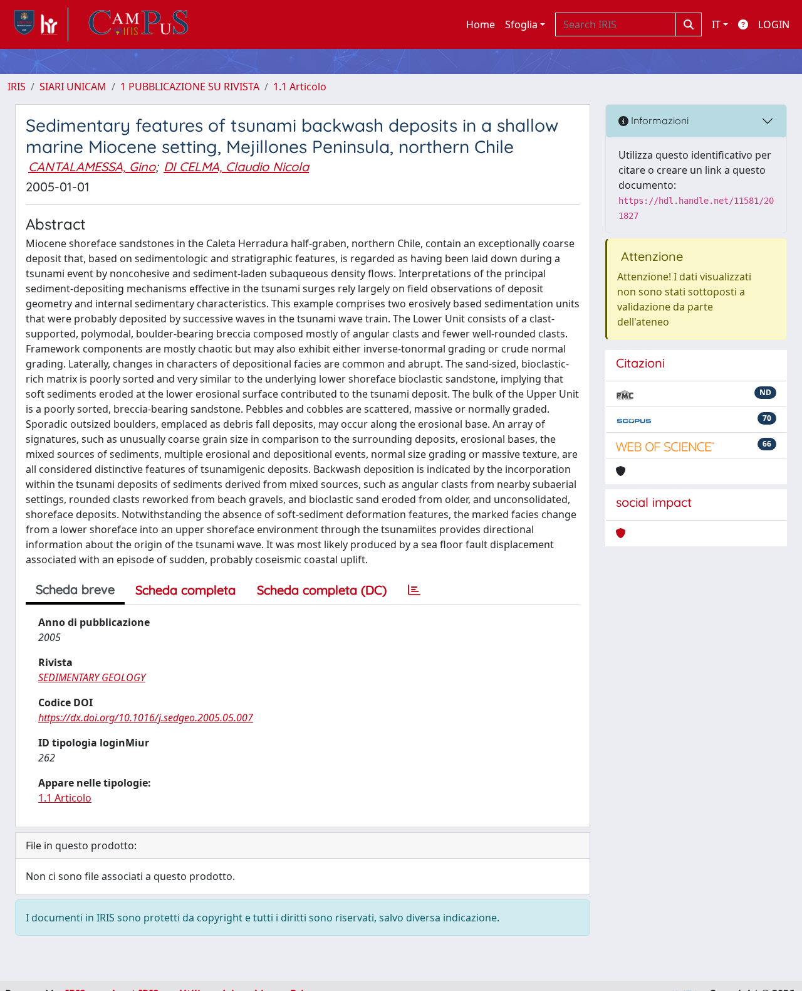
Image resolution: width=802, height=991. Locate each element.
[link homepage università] (138, 24)
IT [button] (716, 24)
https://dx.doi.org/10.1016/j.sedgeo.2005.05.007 (145, 717)
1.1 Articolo (299, 86)
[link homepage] (38, 24)
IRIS (17, 86)
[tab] (414, 590)
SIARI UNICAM (73, 86)
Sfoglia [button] (521, 24)
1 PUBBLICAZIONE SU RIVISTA (189, 86)
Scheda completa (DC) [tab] (322, 590)
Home (480, 24)
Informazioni (658, 120)
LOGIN (773, 24)
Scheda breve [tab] (75, 589)
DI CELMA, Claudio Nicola (236, 166)
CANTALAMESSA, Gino (91, 166)
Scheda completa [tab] (185, 590)
